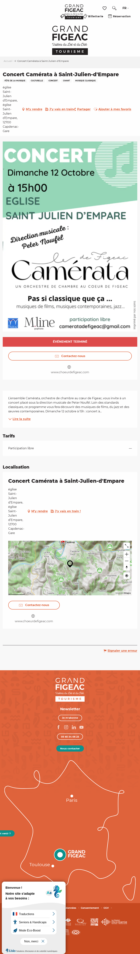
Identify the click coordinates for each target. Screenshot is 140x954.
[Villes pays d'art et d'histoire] (94, 921)
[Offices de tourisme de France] (68, 921)
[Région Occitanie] (114, 921)
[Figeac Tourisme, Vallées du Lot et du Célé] (74, 14)
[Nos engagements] (81, 921)
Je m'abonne (70, 717)
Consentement (90, 908)
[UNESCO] (70, 932)
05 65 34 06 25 (70, 736)
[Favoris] (105, 8)
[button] (114, 8)
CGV (106, 908)
